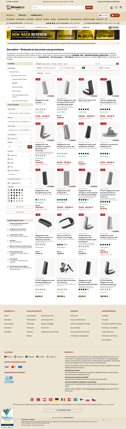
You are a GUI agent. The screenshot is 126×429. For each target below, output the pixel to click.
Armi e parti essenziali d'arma (80, 332)
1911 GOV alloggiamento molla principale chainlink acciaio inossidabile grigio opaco (66, 102)
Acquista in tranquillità (15, 242)
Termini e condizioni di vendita (80, 324)
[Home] (8, 27)
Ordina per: (40, 73)
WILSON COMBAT (104, 142)
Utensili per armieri (76, 19)
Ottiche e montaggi (89, 19)
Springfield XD (44, 57)
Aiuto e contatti (13, 1)
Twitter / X (52, 357)
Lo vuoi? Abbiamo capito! (16, 225)
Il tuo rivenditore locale (78, 320)
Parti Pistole (30, 19)
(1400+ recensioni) (68, 23)
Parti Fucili (38, 19)
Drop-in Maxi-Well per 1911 (87, 100)
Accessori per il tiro (63, 19)
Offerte (116, 15)
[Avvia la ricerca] (89, 7)
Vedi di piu (12, 174)
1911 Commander (56, 57)
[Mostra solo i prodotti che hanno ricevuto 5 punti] (19, 190)
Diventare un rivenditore (110, 328)
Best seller (7, 320)
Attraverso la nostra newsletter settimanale (21, 247)
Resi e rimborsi (75, 328)
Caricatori (46, 19)
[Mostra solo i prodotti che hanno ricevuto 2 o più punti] (19, 198)
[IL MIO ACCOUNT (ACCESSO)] (112, 7)
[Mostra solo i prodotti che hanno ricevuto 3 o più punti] (19, 195)
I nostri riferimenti (107, 332)
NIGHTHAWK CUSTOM (83, 142)
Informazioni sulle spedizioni (80, 336)
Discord (9, 357)
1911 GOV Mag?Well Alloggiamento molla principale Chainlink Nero (108, 282)
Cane (58, 298)
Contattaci (105, 316)
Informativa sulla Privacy (110, 336)
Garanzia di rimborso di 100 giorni (109, 1)
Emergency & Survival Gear (50, 332)
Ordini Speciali (106, 340)
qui (96, 421)
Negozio (10, 15)
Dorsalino (37, 119)
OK (30, 147)
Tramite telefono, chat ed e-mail (18, 230)
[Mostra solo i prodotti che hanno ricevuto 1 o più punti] (19, 201)
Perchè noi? (74, 316)
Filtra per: (39, 67)
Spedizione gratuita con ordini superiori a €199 (58, 1)
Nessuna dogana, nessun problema (19, 236)
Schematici (8, 328)
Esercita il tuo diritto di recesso (112, 324)
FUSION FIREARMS (61, 98)
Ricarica (53, 19)
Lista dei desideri (116, 7)
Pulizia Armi (99, 19)
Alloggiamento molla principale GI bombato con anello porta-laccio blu (43, 237)
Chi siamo (105, 320)
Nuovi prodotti (9, 324)
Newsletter (7, 332)
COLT (79, 278)
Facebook (31, 357)
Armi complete (10, 19)
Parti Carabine (20, 19)
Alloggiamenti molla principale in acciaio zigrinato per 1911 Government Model (88, 193)
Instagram (20, 357)
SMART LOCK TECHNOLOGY (63, 233)
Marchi (6, 316)
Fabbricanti (36, 15)
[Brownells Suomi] (81, 399)
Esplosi (22, 15)
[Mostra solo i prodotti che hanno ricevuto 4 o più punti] (19, 193)
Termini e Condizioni (26, 425)
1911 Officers (69, 57)
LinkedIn (42, 357)
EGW (81, 55)
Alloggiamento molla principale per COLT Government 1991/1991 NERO (87, 282)
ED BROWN (75, 55)
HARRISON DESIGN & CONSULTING (96, 55)
